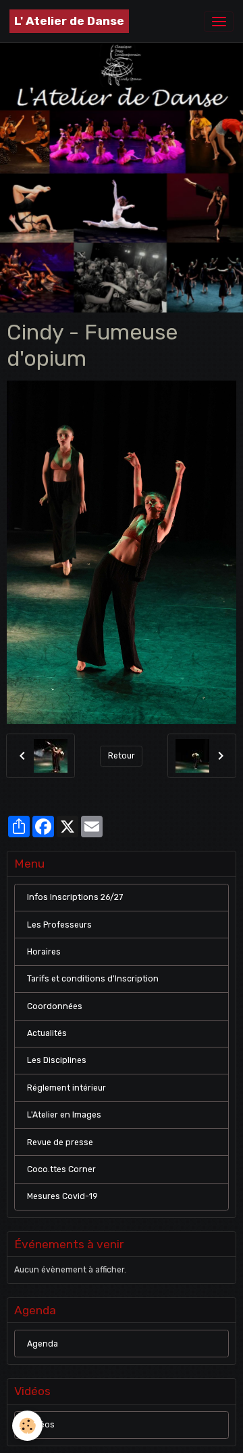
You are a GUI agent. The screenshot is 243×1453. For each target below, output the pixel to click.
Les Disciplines (56, 1060)
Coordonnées (54, 1006)
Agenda (42, 1344)
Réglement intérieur (66, 1088)
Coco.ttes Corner (61, 1169)
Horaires (44, 952)
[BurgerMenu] (219, 21)
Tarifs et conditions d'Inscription (93, 978)
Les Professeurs (59, 925)
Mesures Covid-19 (62, 1196)
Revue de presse (60, 1142)
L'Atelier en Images (64, 1115)
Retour (121, 756)
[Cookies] (27, 1426)
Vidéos (41, 1424)
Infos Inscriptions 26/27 (75, 897)
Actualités (47, 1033)
